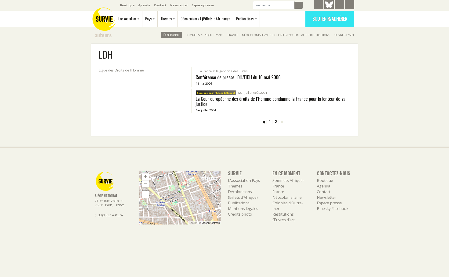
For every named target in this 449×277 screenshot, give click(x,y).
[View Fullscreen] (145, 194)
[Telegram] (318, 5)
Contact (160, 5)
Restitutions (320, 35)
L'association (127, 19)
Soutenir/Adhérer (329, 18)
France (233, 35)
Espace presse (203, 5)
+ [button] (145, 177)
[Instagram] (349, 5)
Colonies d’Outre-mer (289, 35)
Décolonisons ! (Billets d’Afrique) (204, 19)
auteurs (103, 35)
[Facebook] (339, 5)
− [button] (145, 184)
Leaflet (193, 223)
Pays (148, 19)
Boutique (127, 5)
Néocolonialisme (255, 35)
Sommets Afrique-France (204, 35)
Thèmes (166, 19)
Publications (245, 19)
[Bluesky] (329, 8)
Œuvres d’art (344, 35)
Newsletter (179, 5)
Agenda (144, 5)
